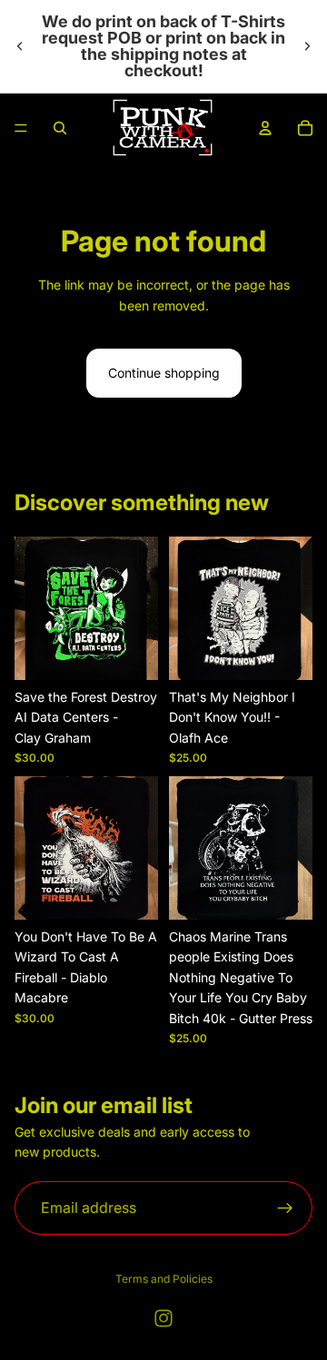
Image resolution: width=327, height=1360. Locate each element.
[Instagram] (163, 1318)
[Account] (265, 128)
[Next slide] (307, 46)
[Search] (60, 128)
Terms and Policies (164, 1279)
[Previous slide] (20, 46)
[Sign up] (285, 1208)
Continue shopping (164, 372)
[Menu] (21, 128)
